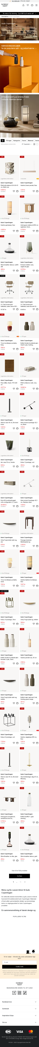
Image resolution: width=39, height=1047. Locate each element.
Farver (24, 140)
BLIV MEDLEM (15, 1)
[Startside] (4, 5)
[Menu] (36, 5)
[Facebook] (14, 992)
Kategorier (16, 140)
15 (20, 882)
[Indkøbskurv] (32, 5)
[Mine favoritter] (28, 5)
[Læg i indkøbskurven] (17, 191)
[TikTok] (24, 992)
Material (30, 140)
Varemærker (4, 16)
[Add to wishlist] (13, 191)
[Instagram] (19, 992)
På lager (8, 140)
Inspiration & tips (8, 1015)
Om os (4, 1022)
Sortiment (5, 1009)
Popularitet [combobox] (27, 144)
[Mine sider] (23, 5)
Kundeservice (7, 1002)
